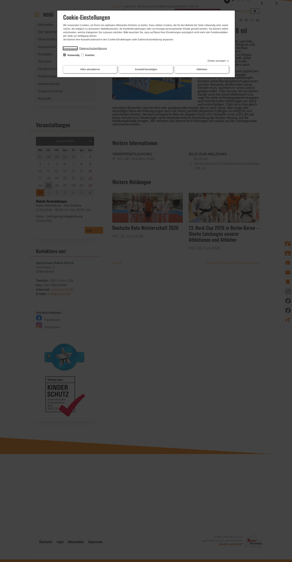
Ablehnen (201, 69)
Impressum (70, 48)
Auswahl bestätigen (146, 69)
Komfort (90, 55)
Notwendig (73, 55)
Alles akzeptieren (90, 69)
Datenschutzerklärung (93, 48)
